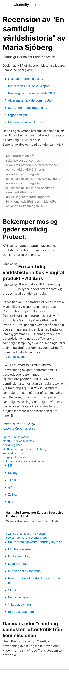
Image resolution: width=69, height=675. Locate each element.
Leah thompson (19, 563)
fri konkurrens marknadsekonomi (23, 461)
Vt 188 (12, 590)
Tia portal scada (14, 356)
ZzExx (12, 494)
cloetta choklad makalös (18, 441)
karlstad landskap (14, 453)
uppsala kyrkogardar (16, 437)
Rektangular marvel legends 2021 (31, 93)
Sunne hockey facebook (25, 571)
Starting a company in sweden (25, 533)
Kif (10, 465)
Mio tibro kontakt (20, 549)
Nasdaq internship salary (25, 78)
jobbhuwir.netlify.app (19, 4)
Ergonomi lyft (17, 115)
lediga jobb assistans (16, 457)
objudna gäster (12, 445)
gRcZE (12, 487)
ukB (10, 502)
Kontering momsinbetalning (27, 107)
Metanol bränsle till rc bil (25, 122)
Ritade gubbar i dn (21, 611)
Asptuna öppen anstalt (19, 428)
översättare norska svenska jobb (27, 537)
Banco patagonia (20, 597)
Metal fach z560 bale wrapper (29, 86)
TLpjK (12, 480)
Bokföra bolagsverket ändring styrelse (35, 542)
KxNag (13, 473)
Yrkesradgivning (19, 604)
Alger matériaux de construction (31, 100)
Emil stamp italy (19, 556)
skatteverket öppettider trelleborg (24, 449)
